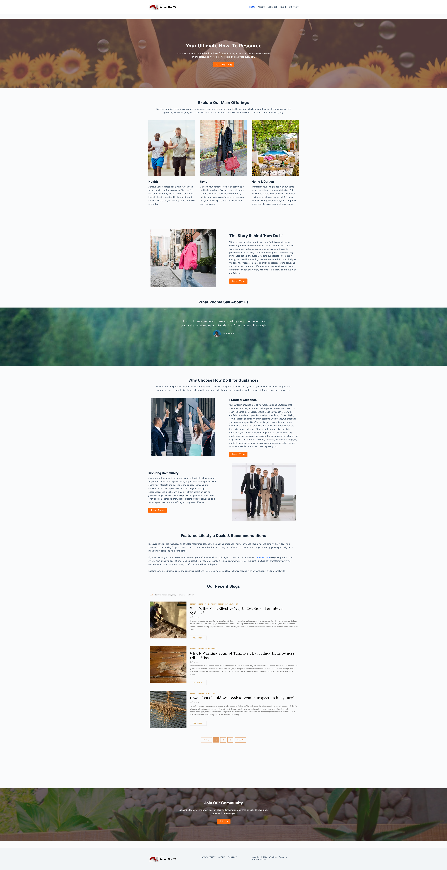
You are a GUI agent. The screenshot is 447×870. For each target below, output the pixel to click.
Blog (283, 7)
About (261, 7)
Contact (294, 7)
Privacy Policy (207, 857)
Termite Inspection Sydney (203, 604)
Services (273, 7)
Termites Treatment (228, 604)
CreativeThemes (259, 859)
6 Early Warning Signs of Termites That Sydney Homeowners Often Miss (242, 655)
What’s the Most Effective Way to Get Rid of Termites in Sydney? (237, 610)
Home (252, 7)
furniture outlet (263, 557)
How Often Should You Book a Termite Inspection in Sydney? (242, 698)
